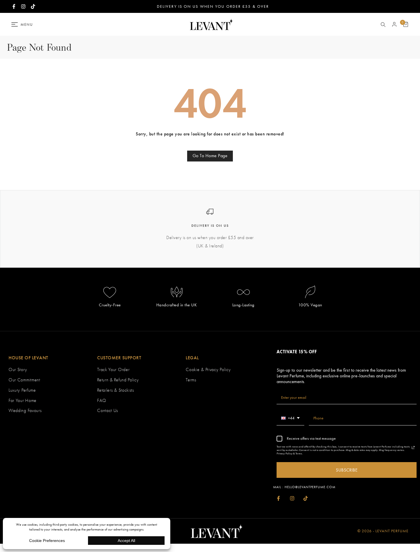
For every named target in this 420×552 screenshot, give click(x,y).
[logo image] (210, 24)
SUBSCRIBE (346, 470)
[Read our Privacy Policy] (413, 447)
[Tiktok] (305, 498)
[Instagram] (292, 498)
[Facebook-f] (278, 498)
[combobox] (290, 418)
